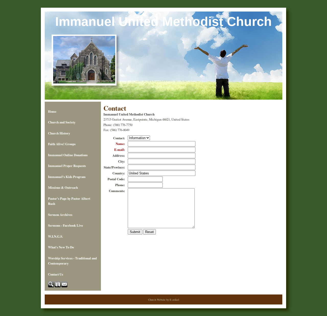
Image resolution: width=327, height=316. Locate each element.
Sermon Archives (60, 214)
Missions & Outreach (63, 187)
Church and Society (61, 122)
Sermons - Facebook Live (65, 225)
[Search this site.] (51, 286)
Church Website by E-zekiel (163, 299)
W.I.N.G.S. (55, 236)
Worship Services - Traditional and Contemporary (72, 261)
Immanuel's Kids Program (67, 176)
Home (52, 111)
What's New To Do (61, 247)
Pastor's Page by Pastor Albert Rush (69, 201)
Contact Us (55, 274)
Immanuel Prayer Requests (67, 165)
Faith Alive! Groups (62, 144)
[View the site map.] (58, 286)
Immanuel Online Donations (68, 155)
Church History (59, 133)
